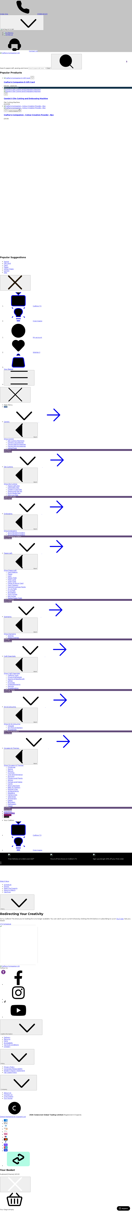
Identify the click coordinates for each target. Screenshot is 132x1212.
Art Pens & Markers (15, 728)
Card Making (12, 572)
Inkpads (11, 726)
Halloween (12, 804)
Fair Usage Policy (10, 1072)
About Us (7, 1093)
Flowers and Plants (15, 778)
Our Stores (8, 1098)
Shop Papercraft (10, 570)
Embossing (8, 514)
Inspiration (8, 811)
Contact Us (33, 51)
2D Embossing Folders (16, 533)
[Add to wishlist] (32, 77)
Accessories (12, 729)
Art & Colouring (10, 707)
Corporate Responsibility (13, 1069)
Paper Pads (12, 578)
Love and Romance (15, 775)
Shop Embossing (10, 531)
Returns (7, 1039)
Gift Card (7, 263)
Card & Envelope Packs (17, 587)
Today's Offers (9, 813)
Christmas (11, 767)
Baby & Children (14, 787)
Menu (3, 909)
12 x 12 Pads (12, 589)
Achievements (13, 791)
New (5, 407)
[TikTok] (5, 1002)
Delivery (7, 1037)
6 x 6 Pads (11, 591)
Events (6, 817)
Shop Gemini (9, 439)
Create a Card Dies (15, 489)
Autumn (11, 776)
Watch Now (4, 881)
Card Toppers (13, 585)
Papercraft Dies (14, 486)
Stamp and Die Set (15, 491)
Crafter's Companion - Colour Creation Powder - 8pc (29, 115)
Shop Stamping (10, 634)
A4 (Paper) (12, 592)
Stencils (11, 686)
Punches (11, 683)
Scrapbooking (13, 688)
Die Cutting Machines (16, 441)
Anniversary (12, 798)
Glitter (10, 681)
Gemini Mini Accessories (17, 446)
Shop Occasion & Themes (13, 765)
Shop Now (8, 452)
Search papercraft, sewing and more (14, 68)
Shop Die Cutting (10, 484)
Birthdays (11, 802)
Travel (10, 806)
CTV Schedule (5, 924)
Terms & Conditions (11, 1045)
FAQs (6, 1041)
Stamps (11, 636)
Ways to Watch (9, 890)
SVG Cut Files (13, 495)
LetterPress (12, 448)
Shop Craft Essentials (12, 673)
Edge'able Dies (13, 488)
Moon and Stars (14, 786)
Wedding (11, 793)
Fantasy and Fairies (15, 782)
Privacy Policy (9, 1067)
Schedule (7, 885)
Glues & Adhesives (15, 677)
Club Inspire (8, 1096)
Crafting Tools (13, 675)
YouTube (120, 919)
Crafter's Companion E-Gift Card (19, 82)
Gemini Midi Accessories (17, 444)
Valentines (12, 797)
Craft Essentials (10, 656)
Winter (10, 780)
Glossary (7, 1047)
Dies (5, 273)
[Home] (10, 53)
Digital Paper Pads (15, 598)
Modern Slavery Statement (14, 1071)
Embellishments (14, 684)
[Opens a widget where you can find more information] (123, 1208)
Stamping (8, 617)
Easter (10, 800)
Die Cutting (8, 467)
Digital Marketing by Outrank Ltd (13, 1117)
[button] (126, 61)
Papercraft (8, 553)
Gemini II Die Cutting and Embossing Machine (26, 98)
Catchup (7, 892)
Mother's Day (13, 789)
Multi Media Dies (14, 493)
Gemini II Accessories (16, 443)
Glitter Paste (9, 269)
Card (6, 265)
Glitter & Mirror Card (15, 583)
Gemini (6, 271)
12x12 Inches (12, 594)
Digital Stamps (13, 638)
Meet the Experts (10, 888)
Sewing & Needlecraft (16, 679)
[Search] (66, 61)
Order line (24, 14)
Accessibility (8, 1043)
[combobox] (37, 68)
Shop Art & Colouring (12, 724)
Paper (6, 267)
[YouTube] (18, 1017)
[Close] (15, 283)
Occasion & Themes (11, 748)
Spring (6, 262)
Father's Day (12, 795)
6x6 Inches (12, 596)
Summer (11, 773)
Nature (10, 771)
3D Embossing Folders (16, 535)
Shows (6, 886)
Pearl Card (12, 580)
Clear (48, 68)
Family (10, 784)
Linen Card (12, 581)
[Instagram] (18, 999)
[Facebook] (18, 984)
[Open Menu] (19, 377)
